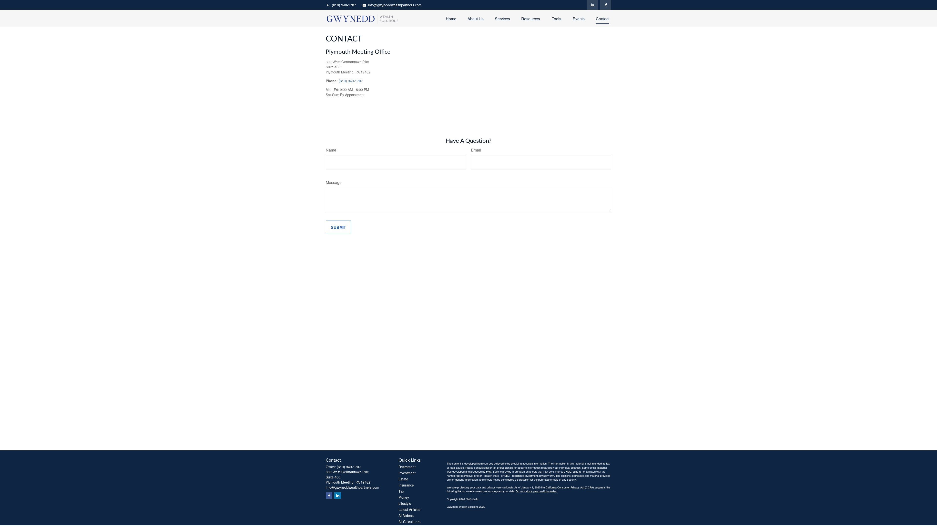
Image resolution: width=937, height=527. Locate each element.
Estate (403, 478)
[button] (451, 18)
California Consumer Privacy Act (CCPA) (570, 487)
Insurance (406, 485)
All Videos (406, 515)
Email (476, 150)
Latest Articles (409, 509)
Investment (407, 472)
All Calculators (409, 521)
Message (334, 182)
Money (403, 497)
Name (331, 150)
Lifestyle (404, 503)
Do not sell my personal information (536, 491)
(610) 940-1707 (344, 4)
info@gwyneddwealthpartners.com (395, 4)
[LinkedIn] (592, 5)
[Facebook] (605, 5)
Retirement (407, 466)
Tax (401, 491)
